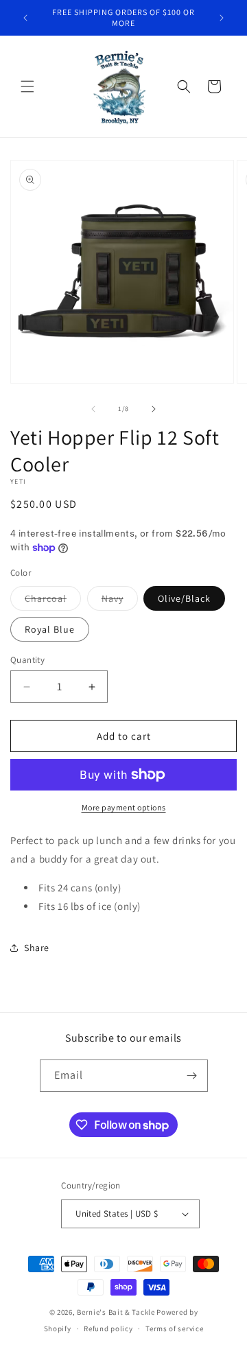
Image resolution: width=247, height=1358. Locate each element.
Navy (120, 601)
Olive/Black (184, 598)
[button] (27, 86)
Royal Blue (50, 629)
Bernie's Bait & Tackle (115, 1312)
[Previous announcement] (25, 18)
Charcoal (53, 601)
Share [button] (36, 947)
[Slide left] (93, 409)
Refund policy (108, 1328)
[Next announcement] (222, 18)
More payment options (124, 807)
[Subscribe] (192, 1076)
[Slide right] (154, 409)
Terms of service (174, 1328)
